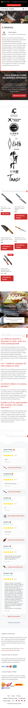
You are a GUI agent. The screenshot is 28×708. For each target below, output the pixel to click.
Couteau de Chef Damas (14, 467)
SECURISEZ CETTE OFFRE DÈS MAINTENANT (14, 320)
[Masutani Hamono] (14, 143)
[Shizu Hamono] (14, 171)
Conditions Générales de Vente (10, 698)
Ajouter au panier (20, 216)
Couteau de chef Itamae (14, 491)
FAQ (8, 696)
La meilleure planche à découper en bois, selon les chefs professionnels (13, 341)
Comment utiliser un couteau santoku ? (14, 385)
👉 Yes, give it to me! (14, 5)
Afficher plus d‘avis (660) (14, 622)
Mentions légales (7, 700)
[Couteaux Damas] (7, 9)
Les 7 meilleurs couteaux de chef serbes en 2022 (13, 364)
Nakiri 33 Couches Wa (14, 616)
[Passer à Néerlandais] (24, 700)
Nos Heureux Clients (12, 432)
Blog (5, 334)
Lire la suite (5, 213)
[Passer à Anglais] (16, 700)
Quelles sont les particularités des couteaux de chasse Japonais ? (14, 404)
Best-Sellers (13, 190)
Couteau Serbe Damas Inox (15, 567)
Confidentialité (22, 698)
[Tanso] (13, 177)
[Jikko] (13, 129)
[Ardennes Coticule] (14, 112)
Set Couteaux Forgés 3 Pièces (16, 515)
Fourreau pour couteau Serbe (16, 540)
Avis (13, 700)
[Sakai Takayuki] (14, 160)
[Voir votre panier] (23, 9)
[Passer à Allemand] (21, 700)
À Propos (18, 696)
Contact (13, 696)
